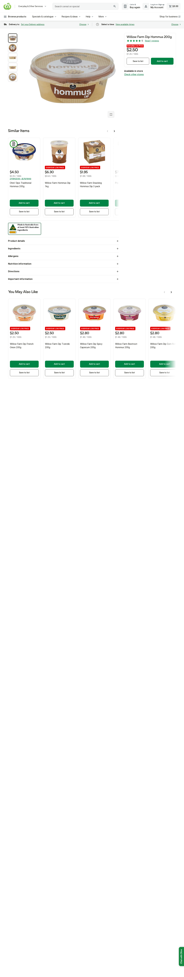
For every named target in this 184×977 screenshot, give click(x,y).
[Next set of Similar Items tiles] (114, 131)
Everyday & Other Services (31, 6)
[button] (13, 38)
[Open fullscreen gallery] (111, 114)
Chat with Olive (181, 956)
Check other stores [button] (134, 74)
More (101, 16)
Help (88, 16)
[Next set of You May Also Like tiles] (171, 292)
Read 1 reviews (152, 41)
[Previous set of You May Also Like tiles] (164, 292)
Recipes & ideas (70, 16)
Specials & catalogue (42, 16)
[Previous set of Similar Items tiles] (107, 131)
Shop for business (169, 16)
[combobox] (85, 6)
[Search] (115, 6)
